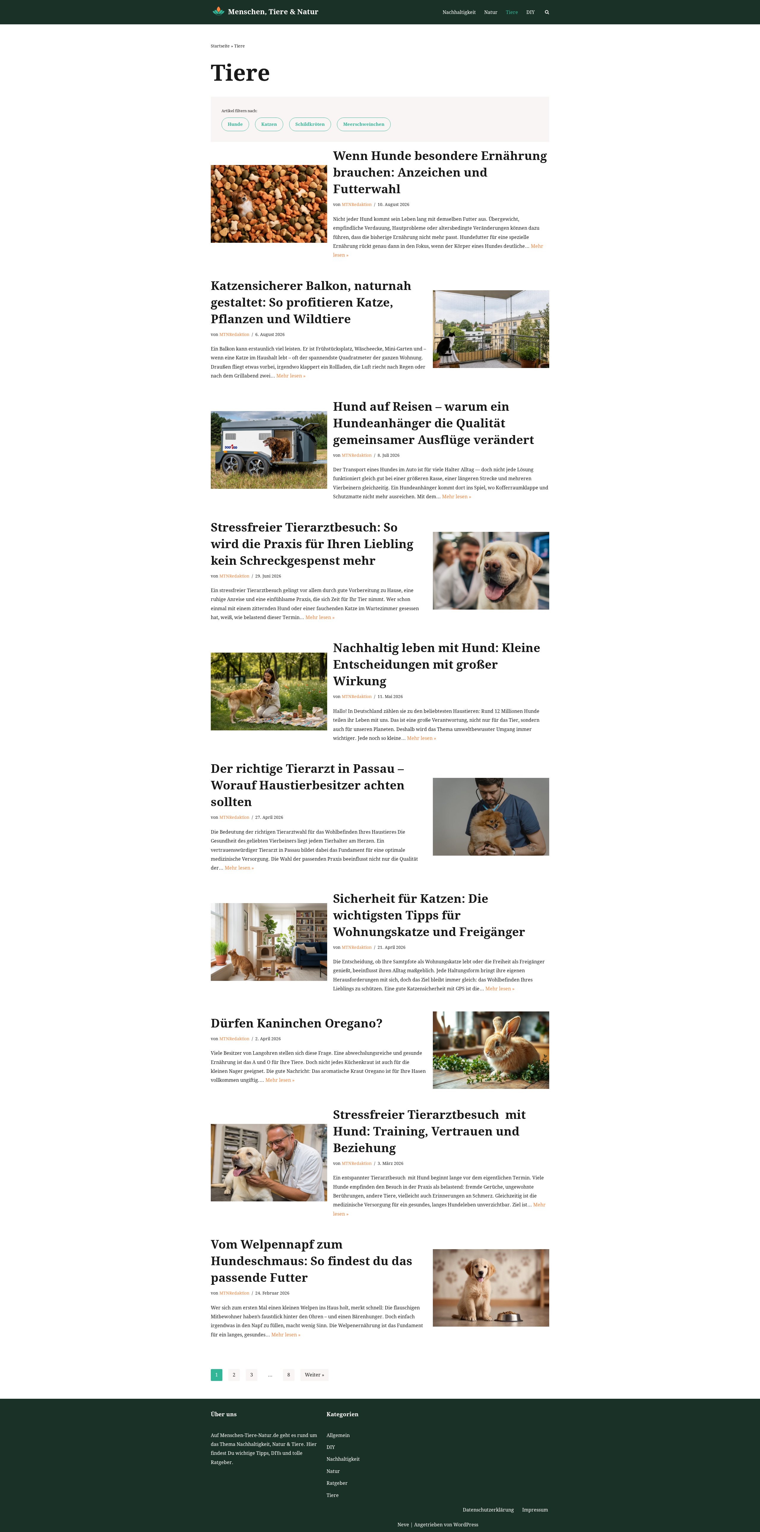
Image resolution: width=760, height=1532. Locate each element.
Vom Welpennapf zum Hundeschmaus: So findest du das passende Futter (311, 1261)
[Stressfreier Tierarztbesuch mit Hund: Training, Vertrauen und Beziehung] (269, 1162)
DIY (530, 12)
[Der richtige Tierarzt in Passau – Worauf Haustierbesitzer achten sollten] (491, 816)
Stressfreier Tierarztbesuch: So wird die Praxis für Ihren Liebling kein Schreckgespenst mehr (312, 544)
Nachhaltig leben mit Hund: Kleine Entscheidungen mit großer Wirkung (436, 664)
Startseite (220, 46)
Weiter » (314, 1375)
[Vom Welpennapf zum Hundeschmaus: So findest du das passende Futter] (491, 1288)
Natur (491, 12)
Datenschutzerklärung (488, 1510)
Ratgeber (337, 1483)
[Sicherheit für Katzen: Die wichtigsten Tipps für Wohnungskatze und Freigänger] (269, 942)
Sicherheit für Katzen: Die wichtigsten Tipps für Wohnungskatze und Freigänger (429, 915)
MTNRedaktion (357, 204)
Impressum (535, 1510)
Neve (403, 1525)
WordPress (465, 1525)
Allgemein (338, 1435)
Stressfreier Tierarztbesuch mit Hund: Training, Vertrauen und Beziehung (429, 1131)
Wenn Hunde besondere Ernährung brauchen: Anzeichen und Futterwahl (440, 172)
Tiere (512, 12)
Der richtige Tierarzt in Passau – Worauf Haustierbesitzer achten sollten (308, 785)
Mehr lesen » (290, 376)
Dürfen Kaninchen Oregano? (297, 1023)
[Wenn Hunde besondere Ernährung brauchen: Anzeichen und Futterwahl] (269, 203)
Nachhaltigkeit (459, 12)
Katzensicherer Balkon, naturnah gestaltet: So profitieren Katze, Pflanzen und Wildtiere (311, 302)
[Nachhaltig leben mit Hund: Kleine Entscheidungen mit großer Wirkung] (269, 691)
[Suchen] (547, 12)
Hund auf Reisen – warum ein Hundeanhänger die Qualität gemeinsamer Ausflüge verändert (433, 423)
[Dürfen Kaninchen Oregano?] (491, 1050)
